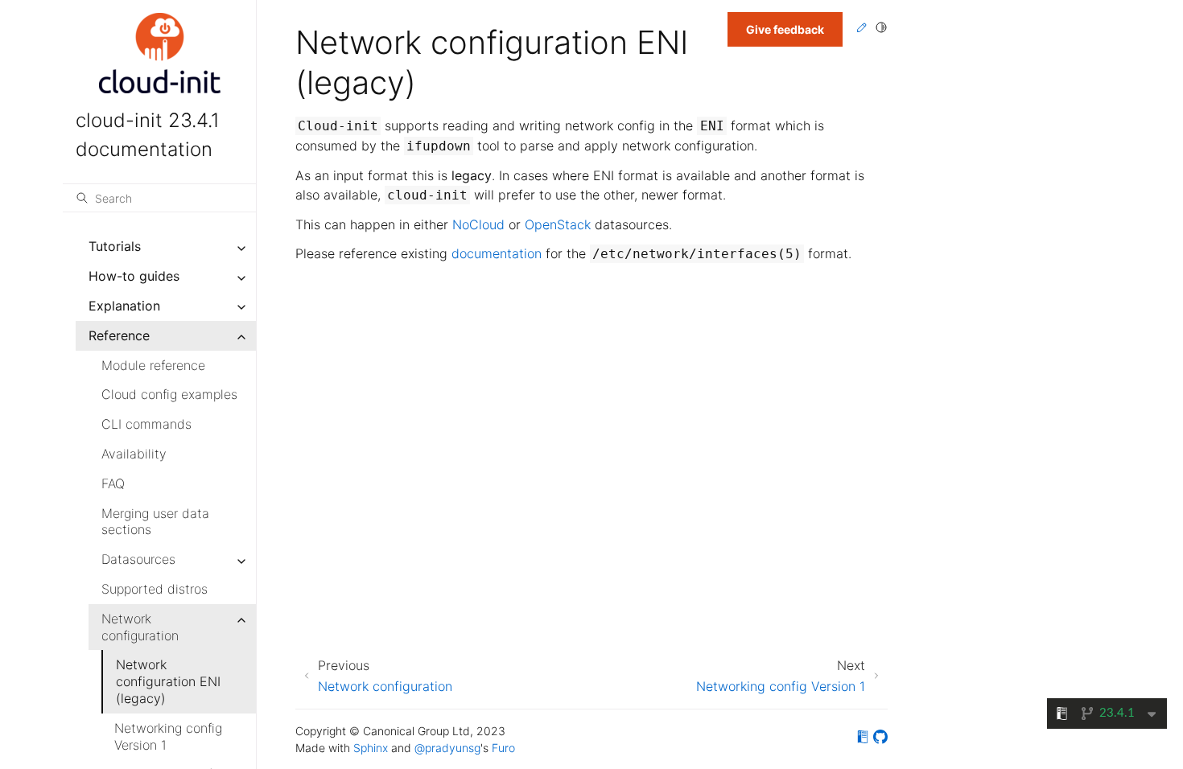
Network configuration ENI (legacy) (168, 681)
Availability (134, 454)
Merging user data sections (155, 521)
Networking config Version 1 (168, 736)
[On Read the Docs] (862, 739)
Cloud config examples (169, 394)
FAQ (113, 483)
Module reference (153, 365)
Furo (503, 748)
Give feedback (785, 29)
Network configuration (140, 627)
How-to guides (134, 276)
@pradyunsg (447, 748)
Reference (119, 335)
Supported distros (154, 589)
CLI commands (146, 424)
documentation (496, 253)
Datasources (138, 559)
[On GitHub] (880, 739)
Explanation (124, 306)
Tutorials (115, 246)
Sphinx (370, 748)
